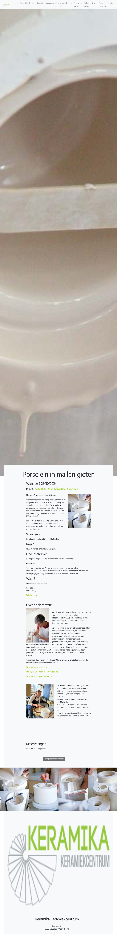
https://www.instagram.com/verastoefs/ (42, 672)
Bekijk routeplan (32, 595)
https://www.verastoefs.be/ (37, 667)
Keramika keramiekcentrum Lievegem (57, 488)
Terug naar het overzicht (54, 759)
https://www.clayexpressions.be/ (39, 676)
